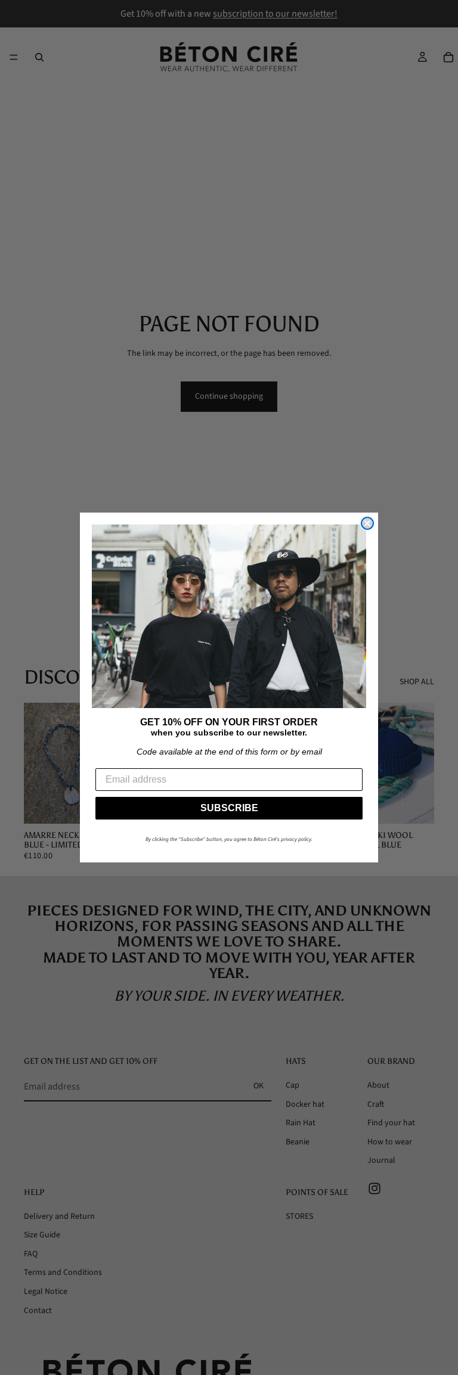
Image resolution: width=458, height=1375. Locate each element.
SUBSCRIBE (229, 808)
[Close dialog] (367, 523)
